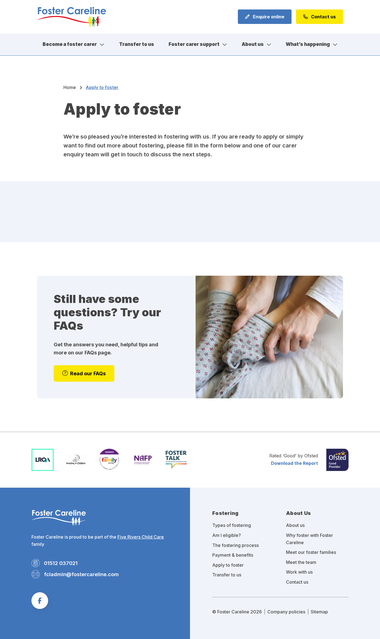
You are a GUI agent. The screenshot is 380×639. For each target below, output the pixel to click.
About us (253, 44)
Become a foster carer (70, 44)
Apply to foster (228, 565)
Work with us (299, 572)
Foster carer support (194, 44)
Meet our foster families (311, 552)
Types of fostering (231, 525)
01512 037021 (61, 563)
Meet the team (301, 562)
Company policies (286, 612)
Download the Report (294, 463)
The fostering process (235, 545)
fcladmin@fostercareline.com (81, 574)
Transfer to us (136, 44)
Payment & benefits (232, 555)
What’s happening (308, 44)
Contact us (323, 16)
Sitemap (319, 612)
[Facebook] (39, 600)
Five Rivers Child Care (140, 537)
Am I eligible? (226, 535)
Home (69, 87)
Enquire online (268, 16)
